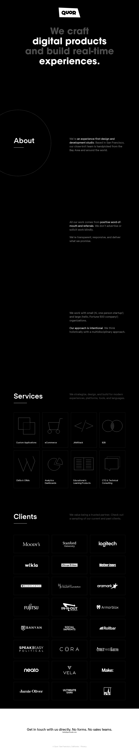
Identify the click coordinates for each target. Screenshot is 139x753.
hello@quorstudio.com (69, 732)
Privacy (84, 746)
